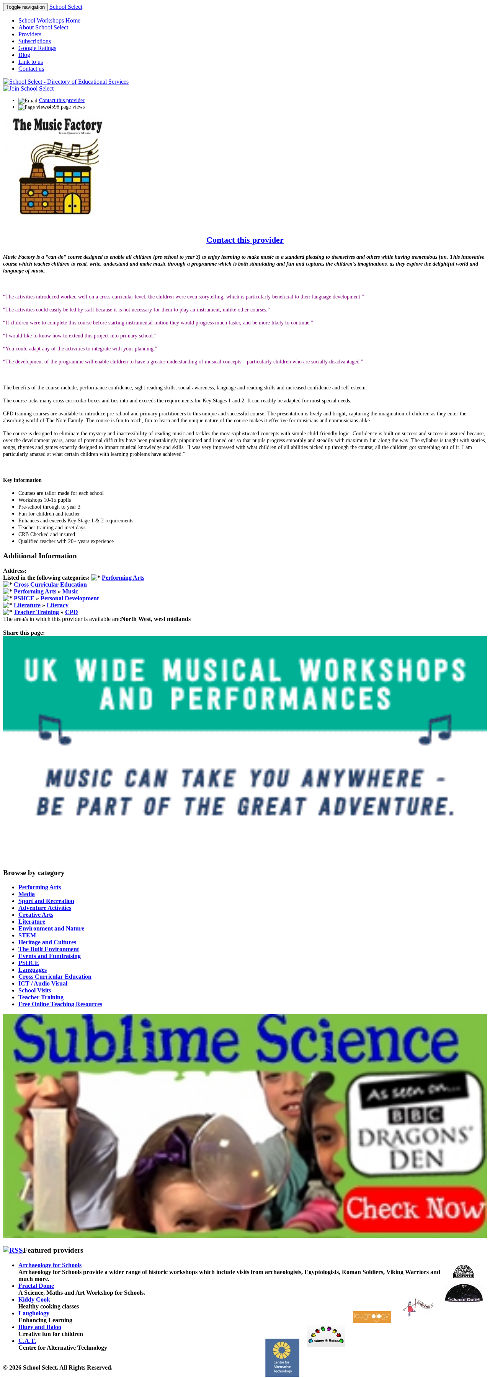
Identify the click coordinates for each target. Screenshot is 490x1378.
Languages (32, 969)
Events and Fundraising (49, 956)
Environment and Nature (51, 928)
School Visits (34, 990)
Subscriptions (34, 41)
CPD (71, 612)
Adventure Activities (44, 908)
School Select (65, 6)
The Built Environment (48, 949)
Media (26, 894)
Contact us (31, 68)
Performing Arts (123, 577)
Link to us (30, 61)
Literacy (58, 605)
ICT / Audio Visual (42, 983)
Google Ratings (37, 48)
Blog (24, 55)
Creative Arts (35, 914)
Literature (27, 605)
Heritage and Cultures (47, 942)
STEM (27, 935)
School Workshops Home (49, 20)
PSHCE (24, 598)
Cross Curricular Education (50, 584)
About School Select (43, 27)
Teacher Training (36, 612)
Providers (29, 34)
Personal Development (70, 598)
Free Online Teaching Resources (60, 1004)
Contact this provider (62, 100)
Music (70, 591)
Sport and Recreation (46, 901)
